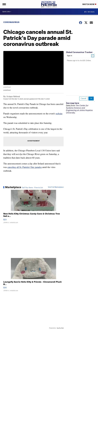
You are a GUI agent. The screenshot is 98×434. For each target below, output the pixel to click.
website (59, 113)
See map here (72, 103)
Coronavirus (11, 22)
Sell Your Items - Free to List (32, 188)
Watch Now (88, 4)
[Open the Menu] (4, 4)
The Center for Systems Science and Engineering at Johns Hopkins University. (79, 109)
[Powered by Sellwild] (60, 328)
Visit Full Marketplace (56, 187)
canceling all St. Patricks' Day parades (24, 167)
